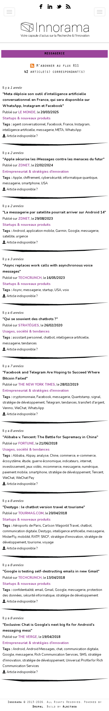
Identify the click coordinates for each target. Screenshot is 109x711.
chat (59, 649)
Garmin (61, 231)
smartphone (31, 183)
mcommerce (52, 466)
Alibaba (18, 455)
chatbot (49, 337)
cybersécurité (51, 177)
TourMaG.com (31, 513)
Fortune (26, 443)
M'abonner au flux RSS (57, 66)
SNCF (45, 537)
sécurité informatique (39, 595)
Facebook (54, 124)
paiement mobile (15, 472)
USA (44, 183)
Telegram (53, 402)
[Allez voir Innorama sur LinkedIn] (50, 6)
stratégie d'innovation (67, 537)
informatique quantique (80, 177)
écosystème (12, 461)
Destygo (44, 531)
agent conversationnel (29, 124)
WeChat (20, 408)
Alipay (30, 455)
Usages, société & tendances (26, 331)
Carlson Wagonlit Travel (61, 525)
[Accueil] (54, 30)
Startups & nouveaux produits (26, 118)
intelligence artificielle (19, 130)
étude (26, 461)
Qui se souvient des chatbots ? (30, 319)
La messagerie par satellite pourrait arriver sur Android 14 (54, 212)
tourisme (34, 542)
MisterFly (9, 537)
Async (17, 290)
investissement (14, 466)
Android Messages (40, 649)
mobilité (24, 537)
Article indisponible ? (22, 136)
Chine (54, 455)
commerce (67, 455)
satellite (8, 236)
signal (95, 397)
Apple (17, 177)
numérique (90, 466)
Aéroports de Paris (27, 525)
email (39, 590)
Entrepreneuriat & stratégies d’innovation (36, 171)
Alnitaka (70, 707)
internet (85, 461)
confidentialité (23, 590)
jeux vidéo (34, 466)
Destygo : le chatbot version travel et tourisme (43, 507)
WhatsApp (73, 130)
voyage (47, 542)
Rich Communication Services (56, 654)
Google (73, 231)
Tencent (97, 472)
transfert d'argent (91, 402)
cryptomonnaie (24, 397)
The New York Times (36, 384)
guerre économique (46, 461)
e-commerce (86, 455)
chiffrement (31, 177)
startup (47, 290)
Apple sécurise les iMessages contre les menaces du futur (53, 159)
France (68, 124)
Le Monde (26, 112)
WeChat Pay (25, 478)
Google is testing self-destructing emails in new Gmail (51, 571)
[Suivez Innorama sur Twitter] (59, 6)
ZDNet (24, 165)
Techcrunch (30, 278)
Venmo (8, 408)
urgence (22, 236)
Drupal (37, 707)
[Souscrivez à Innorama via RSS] (68, 6)
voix (66, 290)
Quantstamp (80, 397)
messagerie (45, 130)
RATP (35, 537)
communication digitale (20, 531)
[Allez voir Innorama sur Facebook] (40, 6)
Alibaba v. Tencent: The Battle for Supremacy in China (50, 437)
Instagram (82, 124)
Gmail (49, 590)
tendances (29, 343)
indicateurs (70, 461)
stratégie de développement (24, 402)
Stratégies (28, 325)
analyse (42, 455)
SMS (83, 654)
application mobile (40, 231)
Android (19, 231)
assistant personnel (27, 337)
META (59, 130)
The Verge (27, 637)
